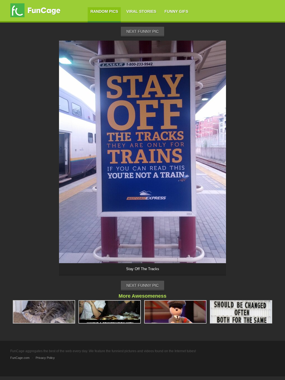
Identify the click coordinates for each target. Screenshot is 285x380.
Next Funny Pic (142, 31)
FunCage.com (20, 357)
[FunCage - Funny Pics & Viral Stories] (36, 10)
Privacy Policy (45, 357)
